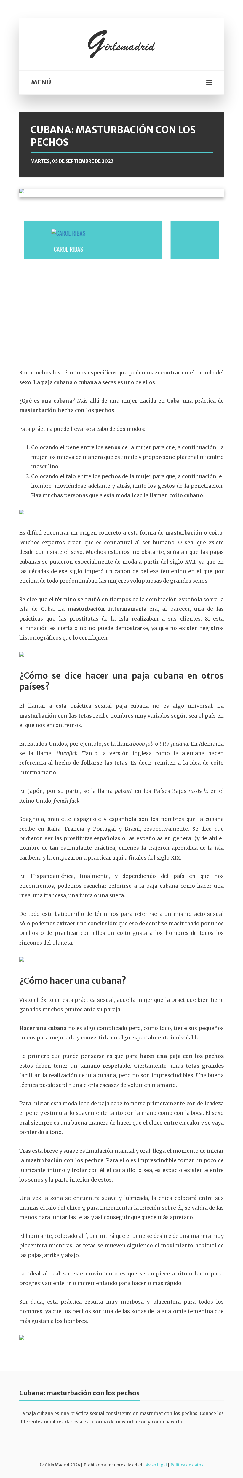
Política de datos (186, 1465)
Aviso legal (156, 1465)
